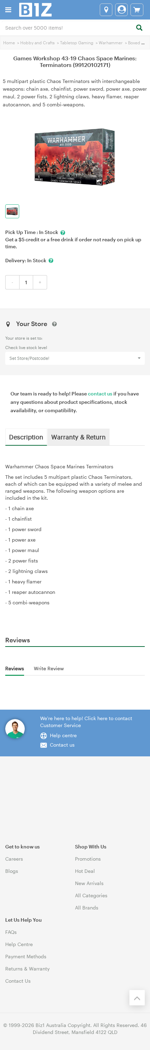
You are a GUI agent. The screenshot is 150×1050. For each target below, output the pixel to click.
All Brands (86, 908)
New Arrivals (89, 883)
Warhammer (111, 42)
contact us (100, 393)
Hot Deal (85, 871)
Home (9, 42)
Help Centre (19, 944)
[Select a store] (106, 9)
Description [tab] (26, 436)
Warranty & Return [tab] (78, 436)
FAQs (11, 932)
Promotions (88, 859)
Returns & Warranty (27, 969)
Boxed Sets (139, 42)
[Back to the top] (137, 997)
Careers (14, 859)
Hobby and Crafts (37, 42)
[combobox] (75, 27)
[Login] (121, 9)
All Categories (91, 895)
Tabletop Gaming (76, 42)
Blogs (11, 871)
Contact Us (18, 981)
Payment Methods (25, 956)
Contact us (62, 745)
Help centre (63, 735)
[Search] (139, 28)
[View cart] (136, 9)
